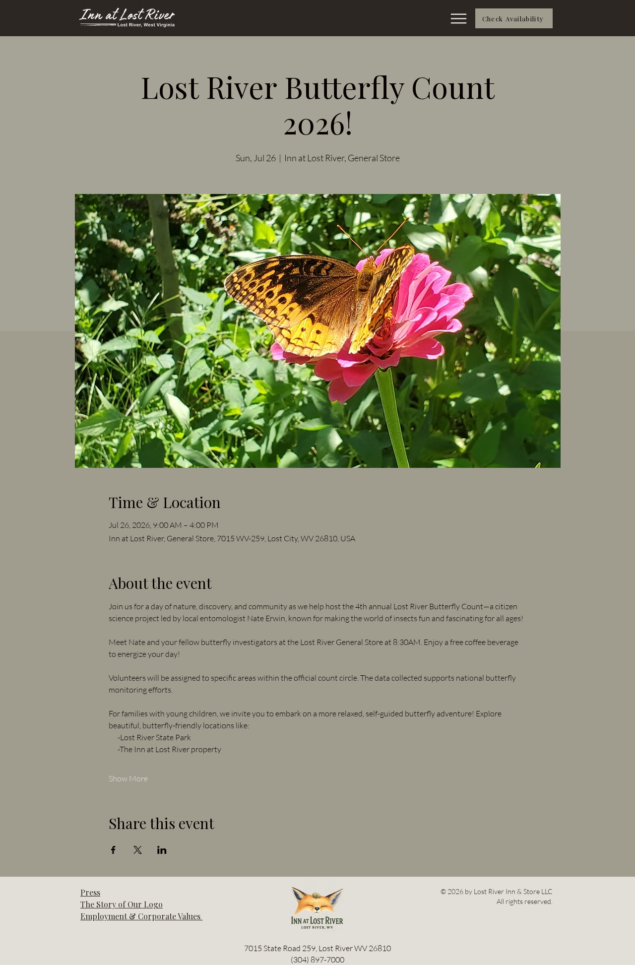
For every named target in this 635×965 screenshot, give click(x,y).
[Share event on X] (137, 850)
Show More (128, 778)
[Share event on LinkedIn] (162, 850)
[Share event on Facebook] (113, 850)
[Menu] (453, 18)
